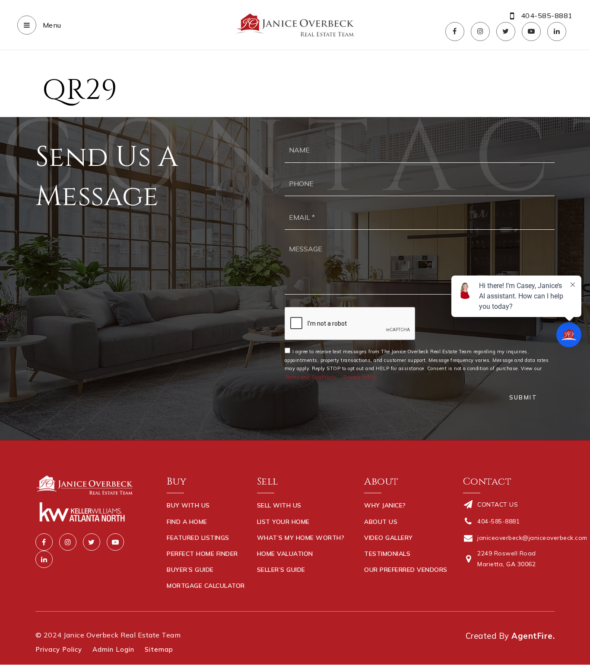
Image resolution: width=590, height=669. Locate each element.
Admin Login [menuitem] (113, 649)
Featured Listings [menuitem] (198, 538)
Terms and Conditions (311, 377)
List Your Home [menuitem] (283, 522)
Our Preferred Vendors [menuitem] (405, 570)
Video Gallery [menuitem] (388, 538)
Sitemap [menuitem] (159, 649)
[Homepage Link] (295, 24)
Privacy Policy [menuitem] (58, 649)
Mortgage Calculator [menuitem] (206, 586)
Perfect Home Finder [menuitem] (202, 554)
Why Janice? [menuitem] (385, 505)
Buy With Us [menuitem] (188, 505)
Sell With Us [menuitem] (279, 505)
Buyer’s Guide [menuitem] (190, 570)
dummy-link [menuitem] (276, 586)
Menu (51, 25)
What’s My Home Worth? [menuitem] (301, 538)
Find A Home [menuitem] (187, 522)
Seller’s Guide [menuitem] (281, 570)
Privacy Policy (359, 377)
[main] (295, 80)
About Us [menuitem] (380, 522)
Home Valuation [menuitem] (285, 554)
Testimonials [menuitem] (387, 554)
